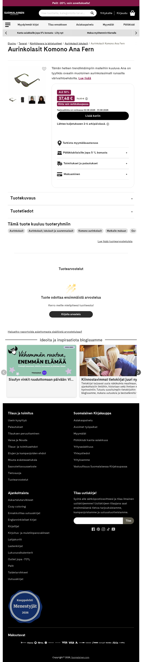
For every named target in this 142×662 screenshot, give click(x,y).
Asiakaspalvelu (85, 24)
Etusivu (12, 43)
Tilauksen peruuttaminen (23, 433)
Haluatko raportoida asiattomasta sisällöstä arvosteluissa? (45, 331)
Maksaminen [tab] (71, 174)
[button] (8, 24)
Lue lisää (84, 78)
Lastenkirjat (15, 546)
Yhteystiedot (82, 453)
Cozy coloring (17, 506)
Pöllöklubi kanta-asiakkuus (91, 440)
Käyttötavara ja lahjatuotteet (46, 43)
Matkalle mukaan (116, 230)
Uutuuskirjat (15, 579)
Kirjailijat (13, 526)
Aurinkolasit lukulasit (76, 43)
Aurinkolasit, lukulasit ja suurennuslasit (51, 230)
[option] (40, 32)
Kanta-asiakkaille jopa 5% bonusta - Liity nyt (40, 33)
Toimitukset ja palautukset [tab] (80, 163)
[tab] (71, 198)
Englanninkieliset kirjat (22, 519)
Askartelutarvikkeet (20, 500)
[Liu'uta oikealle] (135, 32)
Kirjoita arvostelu (71, 314)
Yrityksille (106, 13)
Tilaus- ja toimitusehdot (23, 446)
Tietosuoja (14, 473)
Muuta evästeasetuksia (22, 460)
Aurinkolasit (16, 230)
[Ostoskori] (132, 13)
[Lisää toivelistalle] (44, 69)
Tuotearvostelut (18, 479)
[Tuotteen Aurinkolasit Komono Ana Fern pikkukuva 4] (42, 100)
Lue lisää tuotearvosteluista (115, 241)
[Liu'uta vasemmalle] (6, 32)
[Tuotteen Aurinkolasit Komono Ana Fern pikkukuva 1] (12, 100)
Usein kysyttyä (17, 420)
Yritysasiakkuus (83, 446)
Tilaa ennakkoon (57, 24)
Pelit (11, 565)
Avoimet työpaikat (85, 427)
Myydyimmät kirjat (28, 24)
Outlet (135, 230)
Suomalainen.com (80, 657)
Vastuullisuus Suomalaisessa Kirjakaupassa (100, 466)
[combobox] (68, 13)
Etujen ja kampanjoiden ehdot (27, 453)
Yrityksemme (82, 460)
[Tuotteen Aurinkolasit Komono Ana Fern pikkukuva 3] (32, 100)
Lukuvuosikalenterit (20, 552)
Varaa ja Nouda (17, 440)
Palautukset (15, 427)
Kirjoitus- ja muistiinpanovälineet (29, 533)
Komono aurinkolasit (90, 230)
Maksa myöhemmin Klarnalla (101, 33)
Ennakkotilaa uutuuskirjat (24, 513)
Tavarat (23, 43)
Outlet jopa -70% (19, 559)
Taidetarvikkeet (18, 572)
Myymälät (108, 24)
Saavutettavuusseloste (22, 466)
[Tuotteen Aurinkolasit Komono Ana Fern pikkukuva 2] (22, 100)
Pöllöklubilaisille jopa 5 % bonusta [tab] (85, 152)
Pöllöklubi (129, 24)
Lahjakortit (15, 539)
